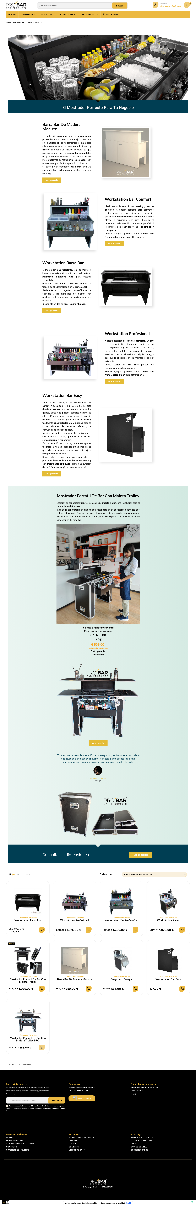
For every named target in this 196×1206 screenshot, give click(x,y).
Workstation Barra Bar (28, 920)
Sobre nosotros (139, 1150)
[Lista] (13, 874)
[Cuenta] (155, 5)
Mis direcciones (77, 1150)
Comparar (74, 1147)
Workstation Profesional (74, 920)
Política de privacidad (142, 1141)
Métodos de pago (15, 1141)
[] (42, 930)
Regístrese (176, 6)
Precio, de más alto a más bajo (155, 874)
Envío (134, 1144)
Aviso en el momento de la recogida (81, 1203)
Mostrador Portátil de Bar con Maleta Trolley (28, 980)
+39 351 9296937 (84, 1098)
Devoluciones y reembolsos (20, 1144)
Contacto (11, 1147)
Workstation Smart (168, 920)
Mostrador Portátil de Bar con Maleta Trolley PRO (28, 1039)
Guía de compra (139, 1147)
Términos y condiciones (143, 1138)
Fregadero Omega (121, 979)
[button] (51, 180)
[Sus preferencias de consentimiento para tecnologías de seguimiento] (192, 1202)
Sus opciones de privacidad (113, 1203)
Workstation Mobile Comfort (121, 920)
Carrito (73, 1141)
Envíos (9, 1138)
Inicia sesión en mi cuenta (81, 1138)
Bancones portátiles (28, 918)
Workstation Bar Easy (168, 979)
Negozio (73, 1144)
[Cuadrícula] (9, 874)
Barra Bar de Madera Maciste (74, 979)
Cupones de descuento (17, 1150)
